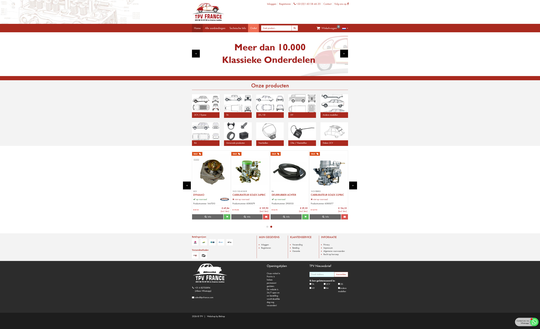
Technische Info (238, 28)
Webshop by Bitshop (216, 316)
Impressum (328, 247)
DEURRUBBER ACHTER (284, 195)
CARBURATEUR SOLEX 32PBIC (327, 195)
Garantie (296, 251)
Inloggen (271, 3)
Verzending (297, 244)
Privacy (326, 244)
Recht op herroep (331, 254)
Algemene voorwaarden (334, 251)
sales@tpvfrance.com (204, 297)
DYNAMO (198, 195)
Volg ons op (342, 3)
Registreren (285, 3)
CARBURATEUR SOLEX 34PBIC (249, 195)
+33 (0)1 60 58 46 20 (308, 3)
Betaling (295, 247)
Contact (327, 3)
